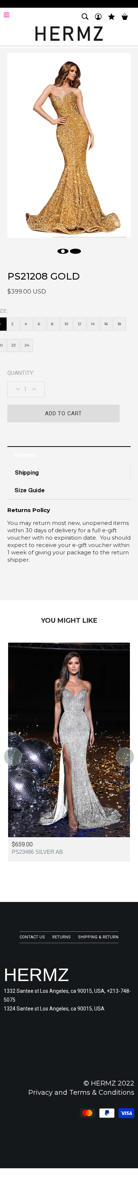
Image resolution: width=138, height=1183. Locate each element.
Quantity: (20, 373)
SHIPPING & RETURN (98, 937)
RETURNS (61, 937)
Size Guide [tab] (30, 491)
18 (119, 323)
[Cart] (124, 19)
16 (106, 323)
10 (66, 323)
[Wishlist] (111, 19)
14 (93, 323)
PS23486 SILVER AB (37, 852)
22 (13, 345)
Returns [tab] (25, 455)
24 (27, 345)
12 (79, 323)
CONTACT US (32, 937)
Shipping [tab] (27, 473)
